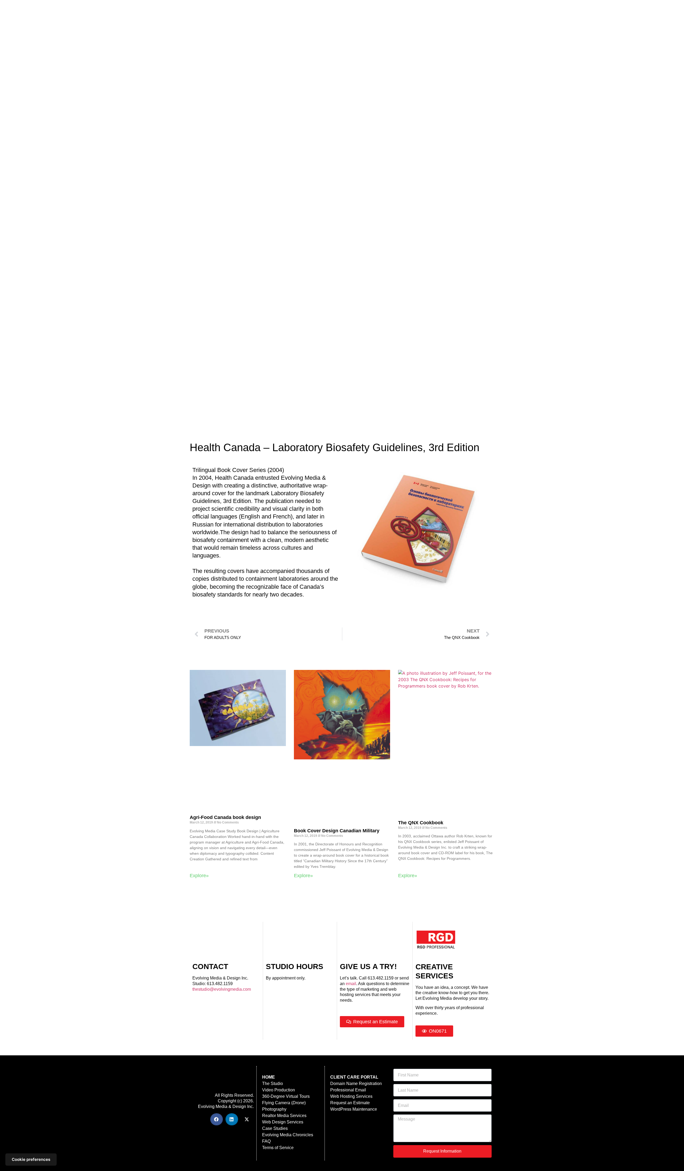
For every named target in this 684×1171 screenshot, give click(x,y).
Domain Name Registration (356, 1083)
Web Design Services (282, 1122)
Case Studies (275, 1128)
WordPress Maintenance (353, 1109)
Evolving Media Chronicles (287, 1135)
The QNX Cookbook (420, 822)
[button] (216, 1119)
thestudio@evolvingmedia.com (221, 989)
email (351, 983)
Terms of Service (278, 1147)
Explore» (199, 875)
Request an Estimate (350, 1102)
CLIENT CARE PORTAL (354, 1077)
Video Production (278, 1090)
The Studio (272, 1083)
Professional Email (348, 1090)
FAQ (266, 1141)
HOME (268, 1077)
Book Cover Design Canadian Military (336, 830)
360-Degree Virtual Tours (286, 1096)
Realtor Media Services (284, 1115)
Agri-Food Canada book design (225, 817)
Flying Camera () (284, 1102)
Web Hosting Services (351, 1096)
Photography (274, 1109)
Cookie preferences (31, 1159)
